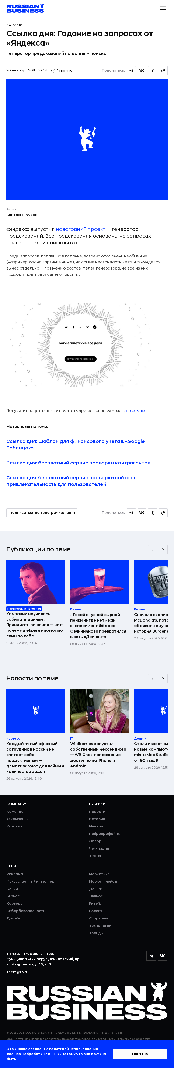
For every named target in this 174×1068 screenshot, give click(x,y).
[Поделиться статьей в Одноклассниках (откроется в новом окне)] (152, 70)
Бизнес (13, 896)
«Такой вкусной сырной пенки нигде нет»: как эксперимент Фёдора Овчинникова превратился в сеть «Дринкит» (98, 626)
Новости (97, 812)
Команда (15, 812)
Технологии (100, 926)
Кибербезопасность (26, 911)
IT (8, 933)
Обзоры (96, 841)
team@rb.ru (17, 972)
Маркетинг (99, 874)
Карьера (15, 903)
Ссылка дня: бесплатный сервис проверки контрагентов (78, 463)
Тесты (95, 856)
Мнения (96, 826)
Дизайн (13, 918)
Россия (95, 911)
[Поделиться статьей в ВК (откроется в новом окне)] (142, 70)
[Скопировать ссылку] (163, 70)
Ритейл (95, 903)
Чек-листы (99, 848)
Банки (12, 889)
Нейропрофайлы (105, 834)
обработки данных (42, 1054)
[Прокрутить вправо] (163, 549)
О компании (18, 819)
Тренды (96, 933)
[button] (163, 8)
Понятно (140, 1054)
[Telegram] (151, 956)
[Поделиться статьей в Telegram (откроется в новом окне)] (131, 70)
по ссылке (136, 411)
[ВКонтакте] (162, 956)
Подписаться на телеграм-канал (40, 513)
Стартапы (98, 918)
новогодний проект (80, 229)
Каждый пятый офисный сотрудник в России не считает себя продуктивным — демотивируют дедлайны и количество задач (35, 757)
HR (9, 926)
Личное (96, 896)
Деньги (95, 889)
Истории (14, 24)
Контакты (16, 826)
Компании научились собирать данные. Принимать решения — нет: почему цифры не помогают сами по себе (35, 625)
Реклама (15, 874)
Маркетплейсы (103, 881)
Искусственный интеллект (31, 881)
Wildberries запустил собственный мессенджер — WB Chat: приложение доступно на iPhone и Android (98, 755)
